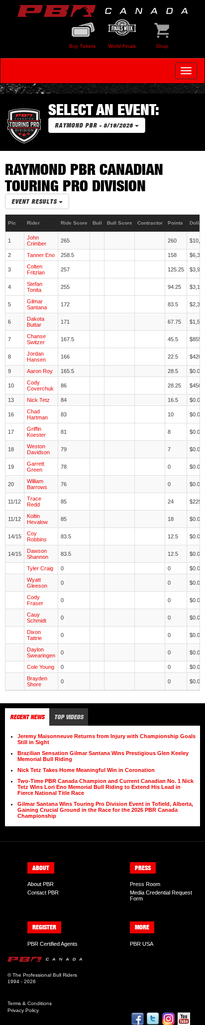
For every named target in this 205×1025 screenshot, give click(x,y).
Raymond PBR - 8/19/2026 (95, 125)
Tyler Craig (40, 568)
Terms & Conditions (29, 1003)
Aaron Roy (40, 371)
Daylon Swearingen (41, 652)
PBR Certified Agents (52, 944)
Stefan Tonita (34, 287)
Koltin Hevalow (37, 519)
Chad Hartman (37, 414)
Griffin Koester (36, 432)
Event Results (35, 201)
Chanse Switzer (36, 339)
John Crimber (36, 241)
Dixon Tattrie (34, 635)
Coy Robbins (37, 536)
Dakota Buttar (35, 322)
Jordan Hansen (36, 357)
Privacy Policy (23, 1010)
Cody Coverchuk (40, 385)
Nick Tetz (38, 400)
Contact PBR (43, 893)
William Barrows (37, 484)
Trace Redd (34, 502)
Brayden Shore (37, 681)
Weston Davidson (38, 449)
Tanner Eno (41, 255)
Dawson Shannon (37, 554)
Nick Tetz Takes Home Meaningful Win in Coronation (86, 770)
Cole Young (40, 667)
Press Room (145, 884)
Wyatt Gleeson (37, 583)
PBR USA (141, 944)
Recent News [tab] (27, 717)
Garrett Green (35, 467)
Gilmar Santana (37, 304)
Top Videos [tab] (68, 717)
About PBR (40, 884)
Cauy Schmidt (36, 618)
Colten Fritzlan (36, 269)
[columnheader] (14, 223)
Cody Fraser (35, 600)
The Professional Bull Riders (44, 975)
